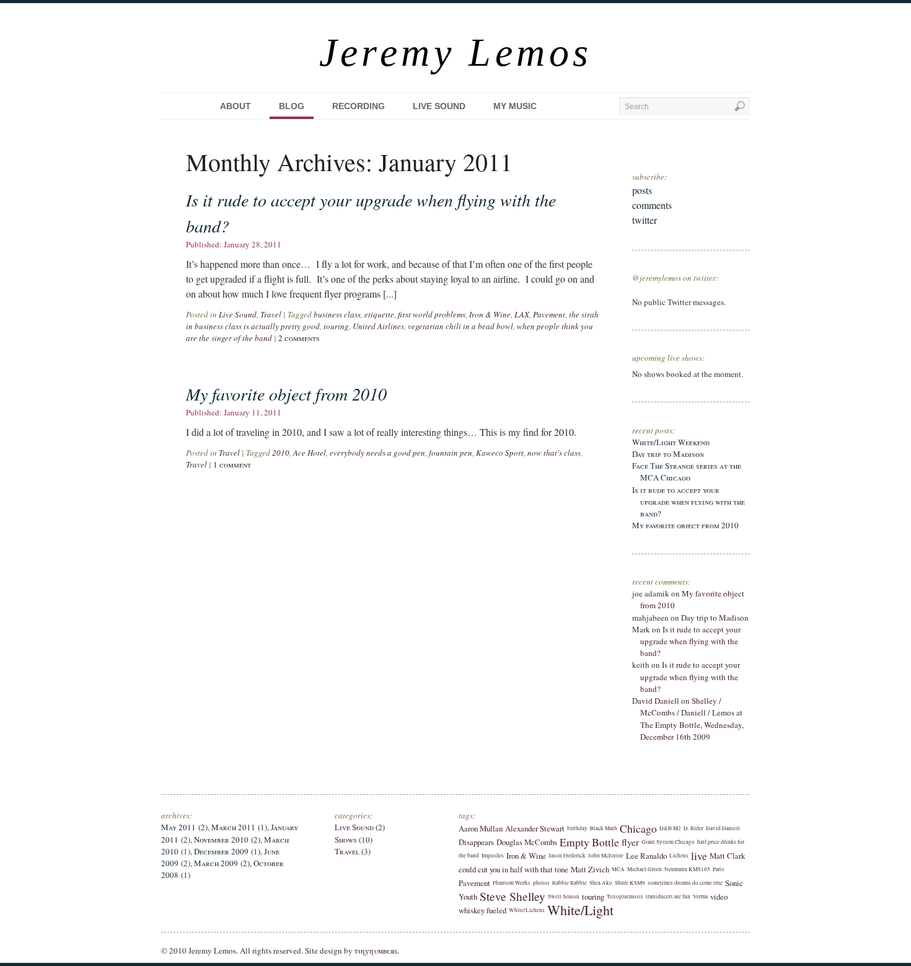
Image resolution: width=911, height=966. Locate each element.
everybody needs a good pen (377, 452)
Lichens (679, 855)
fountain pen (450, 452)
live (699, 855)
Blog (291, 106)
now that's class (554, 452)
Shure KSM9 (630, 883)
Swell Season (563, 896)
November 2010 (221, 839)
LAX (521, 314)
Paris (718, 869)
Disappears (476, 842)
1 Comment (232, 464)
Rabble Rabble (569, 883)
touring (336, 326)
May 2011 (178, 827)
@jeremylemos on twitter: (675, 277)
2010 (280, 452)
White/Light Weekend (671, 442)
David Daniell (655, 700)
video (719, 896)
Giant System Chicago (668, 842)
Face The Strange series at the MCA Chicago (686, 471)
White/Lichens (527, 910)
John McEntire (605, 855)
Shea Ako (600, 883)
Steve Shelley (512, 896)
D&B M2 (670, 828)
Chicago (638, 828)
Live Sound (439, 106)
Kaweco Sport (500, 452)
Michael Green (644, 869)
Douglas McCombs (526, 842)
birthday (577, 828)
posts (642, 190)
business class (337, 314)
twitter (644, 219)
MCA (618, 869)
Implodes (493, 855)
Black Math (603, 828)
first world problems (431, 314)
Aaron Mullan (481, 828)
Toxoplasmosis (625, 896)
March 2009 (216, 863)
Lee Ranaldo (646, 855)
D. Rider (693, 828)
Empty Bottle (589, 842)
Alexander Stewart (535, 828)
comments (652, 204)
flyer (630, 842)
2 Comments (299, 337)
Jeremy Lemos (455, 52)
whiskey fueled (482, 910)
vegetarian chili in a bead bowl (460, 326)
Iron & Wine (490, 314)
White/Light (580, 910)
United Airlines (378, 326)
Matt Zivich (590, 869)
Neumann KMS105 (687, 869)
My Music (515, 106)
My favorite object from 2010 (286, 393)
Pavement (549, 314)
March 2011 (233, 827)
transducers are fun (668, 896)
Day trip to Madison (668, 453)
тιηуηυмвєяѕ (375, 950)
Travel (270, 314)
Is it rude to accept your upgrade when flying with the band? (688, 501)
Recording (358, 106)
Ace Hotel (309, 452)
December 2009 (221, 851)
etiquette (379, 314)
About (235, 106)
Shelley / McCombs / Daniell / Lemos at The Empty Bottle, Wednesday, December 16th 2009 (692, 718)
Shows (346, 839)
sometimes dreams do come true (685, 883)
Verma (700, 896)
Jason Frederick (567, 855)
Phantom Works (511, 883)
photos (541, 883)
